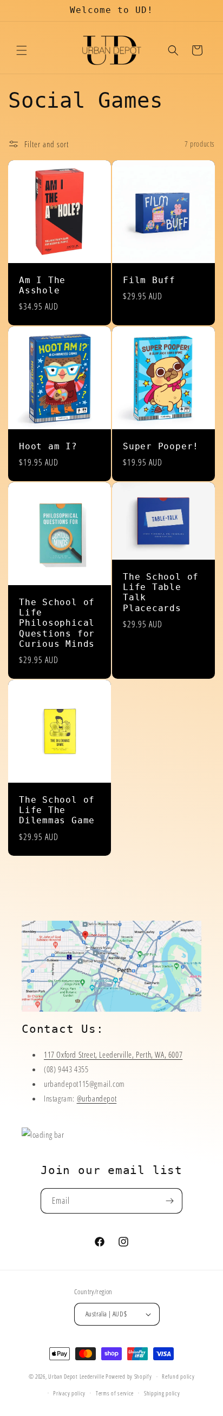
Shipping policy (162, 1393)
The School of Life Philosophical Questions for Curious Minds (57, 623)
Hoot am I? (48, 446)
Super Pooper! (161, 446)
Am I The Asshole (42, 286)
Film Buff (149, 280)
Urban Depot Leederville (76, 1376)
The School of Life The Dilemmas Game (57, 810)
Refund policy (178, 1376)
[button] (22, 50)
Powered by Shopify (129, 1376)
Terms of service (115, 1393)
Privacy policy (69, 1393)
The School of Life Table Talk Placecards (161, 592)
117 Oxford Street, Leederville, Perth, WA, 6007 (113, 1054)
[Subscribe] (170, 1201)
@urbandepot (97, 1098)
